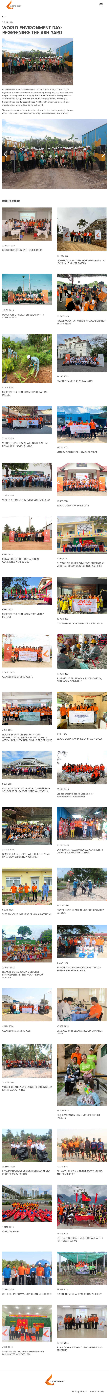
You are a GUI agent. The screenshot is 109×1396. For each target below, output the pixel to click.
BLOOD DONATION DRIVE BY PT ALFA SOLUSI (80, 738)
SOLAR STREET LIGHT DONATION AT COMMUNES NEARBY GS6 (20, 560)
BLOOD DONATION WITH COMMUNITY (22, 250)
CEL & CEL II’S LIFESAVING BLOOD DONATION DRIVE (80, 1032)
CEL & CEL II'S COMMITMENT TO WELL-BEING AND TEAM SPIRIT (79, 1172)
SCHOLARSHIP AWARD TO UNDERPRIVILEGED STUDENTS (80, 1349)
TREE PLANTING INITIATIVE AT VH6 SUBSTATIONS (26, 914)
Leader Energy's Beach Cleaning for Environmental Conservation (75, 795)
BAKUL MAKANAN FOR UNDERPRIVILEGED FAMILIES (78, 1116)
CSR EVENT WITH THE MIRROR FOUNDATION (80, 623)
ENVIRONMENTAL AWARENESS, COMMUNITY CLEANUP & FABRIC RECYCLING (80, 851)
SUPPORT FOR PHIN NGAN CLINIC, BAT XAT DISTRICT (24, 393)
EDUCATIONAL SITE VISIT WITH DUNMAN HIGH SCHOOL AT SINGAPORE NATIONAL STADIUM (26, 790)
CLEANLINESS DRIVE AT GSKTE (17, 677)
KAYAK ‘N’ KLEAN (11, 1231)
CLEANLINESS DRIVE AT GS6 (16, 1030)
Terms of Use (97, 1391)
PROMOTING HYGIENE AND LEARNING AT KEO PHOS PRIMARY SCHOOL (26, 1172)
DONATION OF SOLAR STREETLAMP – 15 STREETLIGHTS (23, 316)
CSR (4, 16)
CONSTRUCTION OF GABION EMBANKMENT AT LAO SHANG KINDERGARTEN (81, 262)
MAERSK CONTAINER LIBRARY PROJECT (77, 452)
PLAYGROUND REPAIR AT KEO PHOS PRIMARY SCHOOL (80, 911)
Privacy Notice (79, 1391)
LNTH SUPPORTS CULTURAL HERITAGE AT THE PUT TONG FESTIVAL (80, 1239)
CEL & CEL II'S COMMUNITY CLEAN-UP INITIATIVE (27, 1294)
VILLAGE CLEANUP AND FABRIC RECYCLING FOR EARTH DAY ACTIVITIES (27, 1088)
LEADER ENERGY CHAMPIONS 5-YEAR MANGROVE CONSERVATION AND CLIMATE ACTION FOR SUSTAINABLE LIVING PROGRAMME (27, 737)
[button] (6, 154)
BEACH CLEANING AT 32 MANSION (75, 381)
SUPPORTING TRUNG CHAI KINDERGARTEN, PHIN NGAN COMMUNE (79, 680)
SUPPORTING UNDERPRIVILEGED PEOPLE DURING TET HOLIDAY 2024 (23, 1353)
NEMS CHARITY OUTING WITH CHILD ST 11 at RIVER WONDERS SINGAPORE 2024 (25, 855)
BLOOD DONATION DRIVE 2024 (73, 505)
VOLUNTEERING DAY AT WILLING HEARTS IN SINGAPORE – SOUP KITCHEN (24, 444)
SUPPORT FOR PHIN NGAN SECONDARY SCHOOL (23, 615)
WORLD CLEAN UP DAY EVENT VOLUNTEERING (26, 500)
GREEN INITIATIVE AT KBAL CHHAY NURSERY (79, 1294)
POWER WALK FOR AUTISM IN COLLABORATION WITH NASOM (81, 322)
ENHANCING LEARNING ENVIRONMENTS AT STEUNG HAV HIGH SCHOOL (79, 969)
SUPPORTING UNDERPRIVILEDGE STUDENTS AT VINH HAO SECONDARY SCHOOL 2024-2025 (80, 564)
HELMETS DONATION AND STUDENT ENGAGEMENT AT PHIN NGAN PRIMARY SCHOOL (22, 975)
